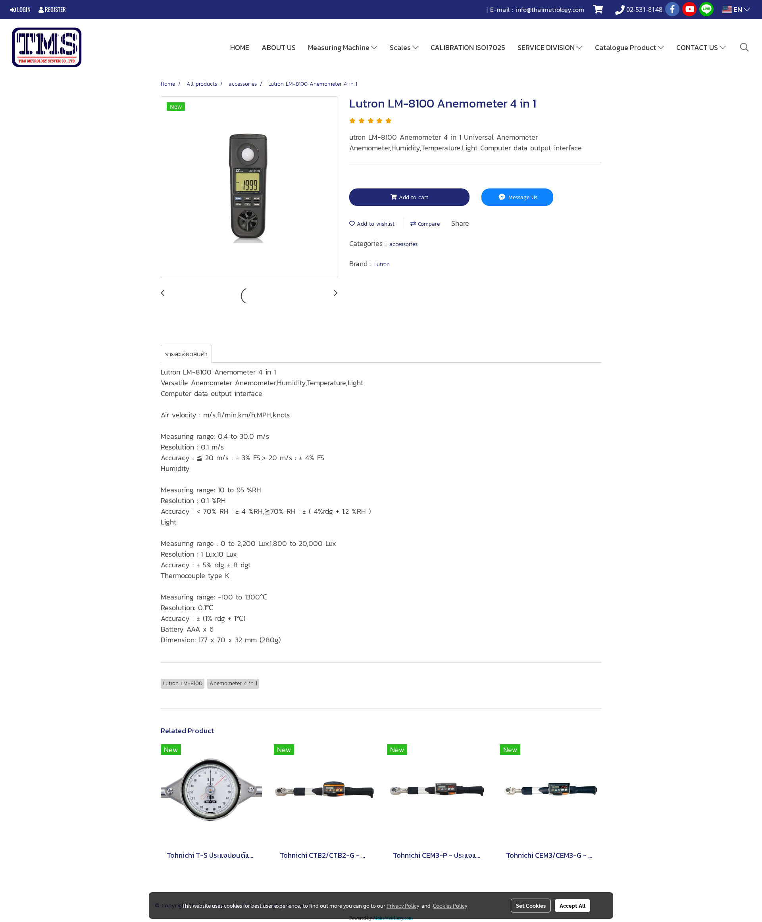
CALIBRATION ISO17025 (468, 47)
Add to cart (412, 197)
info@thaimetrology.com (550, 9)
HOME (239, 47)
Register (55, 9)
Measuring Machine (339, 47)
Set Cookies (531, 905)
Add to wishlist (374, 224)
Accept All (572, 905)
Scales (401, 47)
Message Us (521, 197)
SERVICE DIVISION (547, 47)
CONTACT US (698, 47)
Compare (428, 224)
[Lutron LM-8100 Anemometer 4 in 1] (249, 188)
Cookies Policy (450, 905)
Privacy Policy (403, 905)
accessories (403, 244)
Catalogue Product (626, 47)
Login (23, 9)
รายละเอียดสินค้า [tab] (186, 354)
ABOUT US (279, 47)
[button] (744, 47)
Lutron (382, 264)
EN (738, 9)
